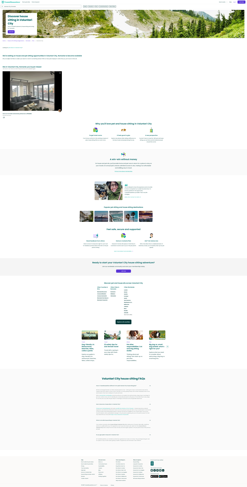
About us (100, 462)
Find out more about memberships (123, 171)
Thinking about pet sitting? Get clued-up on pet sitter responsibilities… (134, 357)
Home (4, 41)
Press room (101, 472)
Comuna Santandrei (102, 296)
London (126, 290)
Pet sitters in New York (121, 470)
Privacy (112, 485)
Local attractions (103, 6)
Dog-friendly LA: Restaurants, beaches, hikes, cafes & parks (88, 347)
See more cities (128, 314)
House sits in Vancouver (138, 476)
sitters (128, 342)
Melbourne (126, 304)
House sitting (136, 462)
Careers (100, 468)
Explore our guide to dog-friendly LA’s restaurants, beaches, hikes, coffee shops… (89, 357)
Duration (91, 6)
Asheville (126, 312)
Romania (28, 41)
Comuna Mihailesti (101, 293)
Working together (102, 476)
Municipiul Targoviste (102, 300)
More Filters (112, 6)
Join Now (241, 2)
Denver (125, 292)
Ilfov (33, 41)
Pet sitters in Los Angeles (121, 472)
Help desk (83, 470)
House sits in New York (138, 468)
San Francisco (127, 300)
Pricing (82, 466)
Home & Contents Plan (86, 472)
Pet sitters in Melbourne (121, 476)
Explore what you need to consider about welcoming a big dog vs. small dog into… (157, 355)
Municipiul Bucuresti (102, 291)
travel (83, 342)
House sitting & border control (88, 474)
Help (230, 2)
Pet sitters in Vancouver (121, 478)
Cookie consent (84, 478)
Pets (96, 6)
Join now (11, 32)
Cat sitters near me (120, 464)
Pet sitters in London (120, 468)
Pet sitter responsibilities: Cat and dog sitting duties (134, 347)
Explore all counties (123, 322)
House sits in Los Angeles (138, 470)
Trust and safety (85, 468)
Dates (85, 6)
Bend (125, 308)
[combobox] (41, 6)
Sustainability (101, 466)
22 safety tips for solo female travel (111, 345)
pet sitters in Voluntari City (15, 47)
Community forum (102, 464)
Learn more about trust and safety (123, 251)
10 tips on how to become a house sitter (119, 414)
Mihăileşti (113, 293)
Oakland (126, 306)
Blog (99, 470)
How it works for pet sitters (87, 464)
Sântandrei (113, 296)
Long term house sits (138, 464)
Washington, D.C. (128, 302)
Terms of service (104, 485)
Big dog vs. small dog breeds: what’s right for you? (156, 346)
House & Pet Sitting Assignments (16, 41)
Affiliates (100, 474)
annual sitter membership (106, 395)
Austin (125, 298)
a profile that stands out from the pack (124, 408)
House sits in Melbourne (138, 474)
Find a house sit (35, 2)
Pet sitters (118, 462)
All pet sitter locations (121, 480)
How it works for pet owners (87, 462)
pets (150, 342)
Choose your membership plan (103, 408)
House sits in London (137, 466)
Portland (126, 296)
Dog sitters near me (120, 466)
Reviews (83, 476)
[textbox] (41, 6)
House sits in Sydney (137, 472)
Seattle (126, 294)
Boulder (126, 310)
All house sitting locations (139, 478)
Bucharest (113, 291)
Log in (234, 2)
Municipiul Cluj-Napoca (102, 298)
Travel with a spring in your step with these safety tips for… (111, 352)
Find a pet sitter (26, 2)
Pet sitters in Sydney (120, 474)
